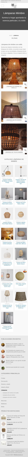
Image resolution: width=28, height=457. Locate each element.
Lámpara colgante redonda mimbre (20, 223)
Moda (2, 406)
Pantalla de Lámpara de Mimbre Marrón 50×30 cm (21, 307)
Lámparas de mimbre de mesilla (11, 392)
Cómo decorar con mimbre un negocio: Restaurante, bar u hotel (15, 356)
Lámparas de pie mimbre (9, 395)
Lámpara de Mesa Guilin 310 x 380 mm (21, 243)
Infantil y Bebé (5, 387)
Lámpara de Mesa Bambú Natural (20, 263)
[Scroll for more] (14, 26)
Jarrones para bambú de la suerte (15, 367)
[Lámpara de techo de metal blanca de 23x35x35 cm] (7, 254)
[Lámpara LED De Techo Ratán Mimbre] (7, 214)
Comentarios (8, 363)
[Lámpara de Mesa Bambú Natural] (21, 254)
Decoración (4, 381)
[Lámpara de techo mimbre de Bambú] (7, 234)
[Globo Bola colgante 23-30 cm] (21, 275)
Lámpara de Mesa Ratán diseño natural (7, 203)
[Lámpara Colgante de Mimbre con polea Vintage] (7, 171)
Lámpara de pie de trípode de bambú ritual (7, 307)
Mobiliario (4, 403)
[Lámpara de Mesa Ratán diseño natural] (7, 194)
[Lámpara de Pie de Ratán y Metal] (21, 194)
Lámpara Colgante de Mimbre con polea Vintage (7, 181)
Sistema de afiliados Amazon (14, 452)
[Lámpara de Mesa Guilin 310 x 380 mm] (21, 234)
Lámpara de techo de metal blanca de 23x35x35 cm (7, 264)
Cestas (3, 378)
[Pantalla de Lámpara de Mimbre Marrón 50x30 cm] (21, 297)
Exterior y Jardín (5, 384)
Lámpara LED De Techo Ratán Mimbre (7, 223)
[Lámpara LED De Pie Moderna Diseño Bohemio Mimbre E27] (21, 171)
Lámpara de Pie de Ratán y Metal (21, 203)
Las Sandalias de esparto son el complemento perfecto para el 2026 (15, 351)
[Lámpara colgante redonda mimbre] (21, 214)
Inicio (10, 35)
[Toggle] (26, 378)
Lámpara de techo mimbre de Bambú (7, 243)
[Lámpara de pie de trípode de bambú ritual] (7, 297)
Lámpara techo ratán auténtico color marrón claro (7, 285)
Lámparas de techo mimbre (9, 397)
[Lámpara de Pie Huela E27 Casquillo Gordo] (7, 318)
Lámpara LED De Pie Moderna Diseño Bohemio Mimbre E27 (21, 181)
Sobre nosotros (20, 451)
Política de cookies (8, 451)
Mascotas (3, 400)
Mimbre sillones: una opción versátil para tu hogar (16, 361)
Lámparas (4, 390)
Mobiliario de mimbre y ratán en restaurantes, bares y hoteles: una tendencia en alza (15, 345)
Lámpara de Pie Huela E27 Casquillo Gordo (7, 328)
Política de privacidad (17, 450)
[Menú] (2, 5)
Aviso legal (7, 450)
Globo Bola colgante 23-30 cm (21, 284)
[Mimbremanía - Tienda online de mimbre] (14, 5)
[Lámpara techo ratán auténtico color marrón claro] (7, 275)
